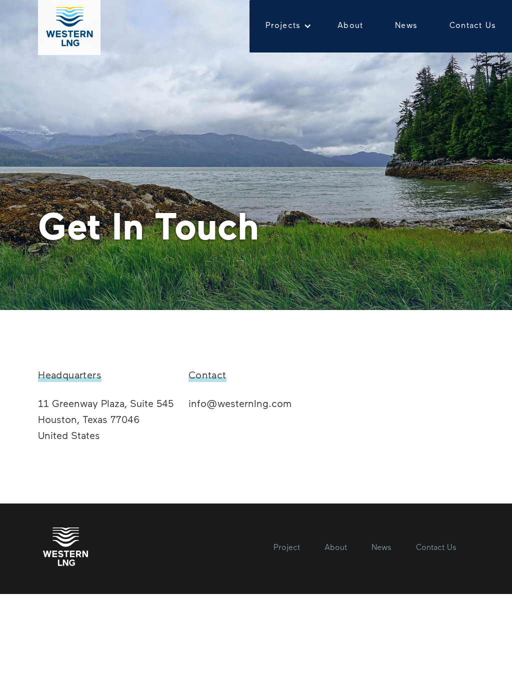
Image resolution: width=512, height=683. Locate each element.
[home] (69, 27)
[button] (286, 26)
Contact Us (473, 26)
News (406, 26)
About (350, 26)
